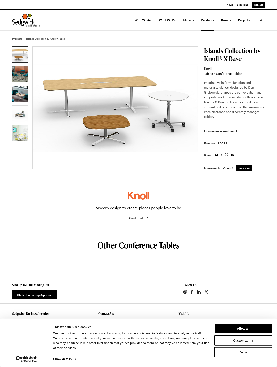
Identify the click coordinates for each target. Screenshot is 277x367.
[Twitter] (206, 292)
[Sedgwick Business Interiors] (30, 20)
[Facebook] (192, 292)
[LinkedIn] (199, 292)
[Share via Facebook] (221, 155)
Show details (62, 359)
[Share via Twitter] (226, 154)
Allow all (243, 328)
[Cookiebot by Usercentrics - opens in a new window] (26, 359)
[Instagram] (185, 292)
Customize (240, 340)
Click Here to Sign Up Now (34, 295)
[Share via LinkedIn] (232, 155)
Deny (243, 352)
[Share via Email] (216, 155)
